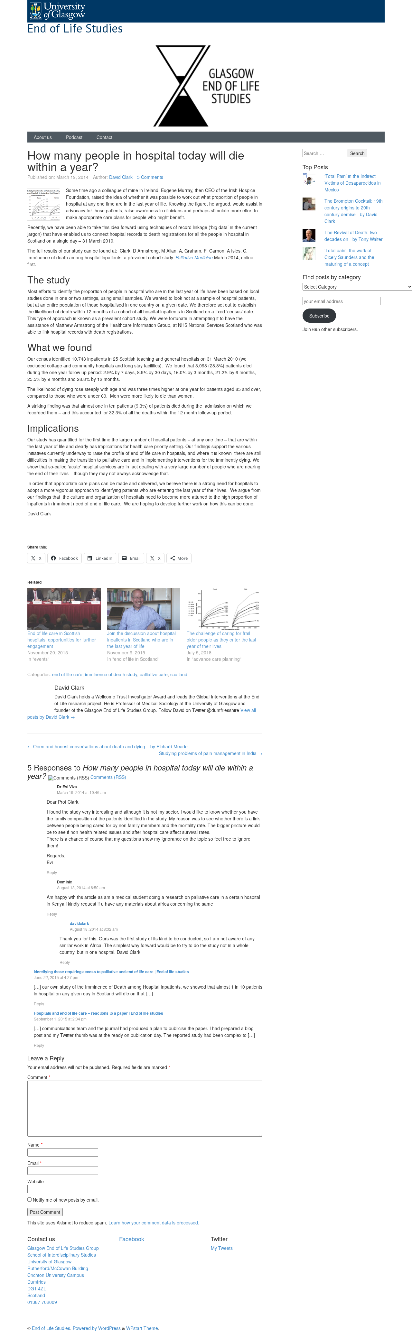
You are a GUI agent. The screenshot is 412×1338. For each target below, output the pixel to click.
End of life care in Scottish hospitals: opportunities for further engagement (61, 639)
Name (34, 1144)
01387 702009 (42, 1302)
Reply (52, 872)
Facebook (131, 1238)
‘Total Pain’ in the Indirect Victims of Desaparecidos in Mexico (352, 183)
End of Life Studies (75, 28)
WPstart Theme (142, 1328)
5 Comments (150, 177)
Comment (38, 1077)
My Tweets (222, 1248)
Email (34, 1163)
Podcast (74, 137)
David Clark (121, 177)
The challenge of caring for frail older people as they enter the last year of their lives (221, 639)
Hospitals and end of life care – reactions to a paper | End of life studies (98, 1013)
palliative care (154, 674)
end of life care (67, 674)
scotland (178, 674)
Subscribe (319, 315)
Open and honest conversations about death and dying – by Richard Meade (107, 746)
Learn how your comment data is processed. (153, 1222)
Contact (104, 137)
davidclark (79, 923)
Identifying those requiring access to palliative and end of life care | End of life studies (111, 971)
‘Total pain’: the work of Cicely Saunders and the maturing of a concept (349, 257)
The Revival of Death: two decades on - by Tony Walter (353, 235)
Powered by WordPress (97, 1328)
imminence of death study (111, 674)
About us (43, 137)
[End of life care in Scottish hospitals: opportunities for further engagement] (64, 609)
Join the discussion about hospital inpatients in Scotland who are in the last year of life (141, 639)
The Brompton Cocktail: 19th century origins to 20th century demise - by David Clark (353, 211)
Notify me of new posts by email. (66, 1199)
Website (35, 1181)
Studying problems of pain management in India (210, 753)
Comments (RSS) (108, 777)
